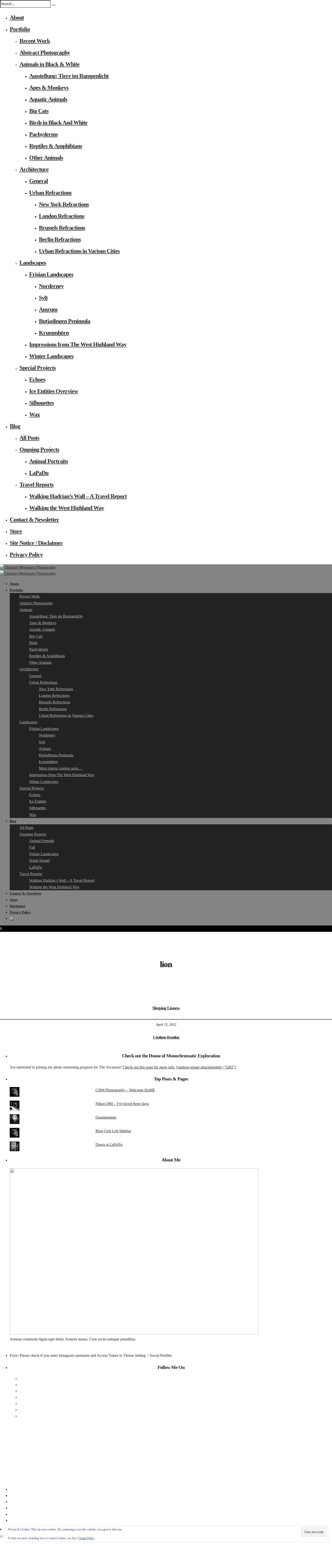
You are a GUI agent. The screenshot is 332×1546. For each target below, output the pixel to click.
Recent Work (34, 41)
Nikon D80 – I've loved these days (122, 1104)
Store (16, 531)
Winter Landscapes (51, 356)
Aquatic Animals (48, 99)
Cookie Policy (86, 1538)
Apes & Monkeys (48, 87)
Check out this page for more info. (149, 1067)
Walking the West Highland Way (66, 508)
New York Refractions (64, 204)
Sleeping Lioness (166, 1008)
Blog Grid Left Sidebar (113, 1131)
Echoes (37, 379)
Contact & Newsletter (34, 519)
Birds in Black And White (58, 122)
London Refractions (61, 216)
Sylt (43, 298)
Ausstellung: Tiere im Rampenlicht (69, 76)
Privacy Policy (26, 554)
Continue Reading (166, 1037)
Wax (34, 414)
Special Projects (37, 368)
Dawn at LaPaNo (109, 1144)
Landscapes (32, 263)
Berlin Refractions (60, 239)
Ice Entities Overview (53, 391)
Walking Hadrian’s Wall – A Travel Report (78, 496)
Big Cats (38, 111)
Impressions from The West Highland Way (77, 344)
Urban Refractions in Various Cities (79, 251)
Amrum (48, 309)
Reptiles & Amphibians (55, 146)
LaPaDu (38, 473)
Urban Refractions (50, 192)
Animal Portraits (48, 461)
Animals (25, 610)
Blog (15, 426)
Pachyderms (43, 134)
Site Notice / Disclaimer (36, 543)
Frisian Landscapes (51, 274)
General (38, 181)
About (17, 17)
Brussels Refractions (62, 228)
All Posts (29, 438)
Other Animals (46, 157)
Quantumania (106, 1117)
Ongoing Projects (39, 449)
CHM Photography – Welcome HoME (125, 1090)
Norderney (51, 286)
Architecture (34, 169)
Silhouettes (41, 403)
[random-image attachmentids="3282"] (206, 1067)
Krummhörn (54, 333)
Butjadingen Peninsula (64, 321)
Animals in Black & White (49, 64)
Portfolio (20, 29)
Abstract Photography (44, 52)
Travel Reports (36, 484)
